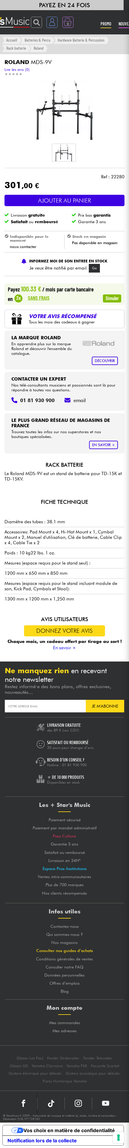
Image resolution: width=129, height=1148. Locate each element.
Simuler (112, 298)
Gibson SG (19, 1066)
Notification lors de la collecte (42, 1141)
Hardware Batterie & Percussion (81, 39)
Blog (65, 991)
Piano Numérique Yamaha (65, 1081)
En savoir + (64, 647)
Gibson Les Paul (29, 1058)
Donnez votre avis (64, 630)
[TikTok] (51, 1103)
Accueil (11, 39)
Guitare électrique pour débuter (35, 1073)
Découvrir (105, 360)
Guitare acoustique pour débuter (93, 1073)
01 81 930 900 (74, 765)
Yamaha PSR (76, 1066)
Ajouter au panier (64, 200)
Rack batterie (16, 48)
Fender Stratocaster (63, 1058)
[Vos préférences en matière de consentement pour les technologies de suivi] (118, 1137)
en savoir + (103, 445)
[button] (64, 153)
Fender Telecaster (97, 1058)
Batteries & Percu (37, 39)
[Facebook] (23, 1103)
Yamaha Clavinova (47, 1066)
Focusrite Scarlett (105, 1066)
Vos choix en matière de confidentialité (69, 1130)
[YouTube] (105, 1103)
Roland (39, 48)
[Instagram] (78, 1103)
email (80, 400)
